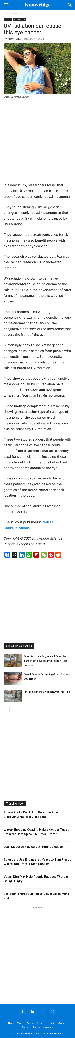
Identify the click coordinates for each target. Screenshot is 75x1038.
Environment (19, 19)
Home (7, 13)
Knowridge (14, 39)
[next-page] (11, 709)
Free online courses (43, 1027)
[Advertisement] (37, 140)
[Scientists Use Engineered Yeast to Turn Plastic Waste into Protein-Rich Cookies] (13, 660)
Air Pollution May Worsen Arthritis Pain (47, 691)
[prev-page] (6, 709)
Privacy (40, 1023)
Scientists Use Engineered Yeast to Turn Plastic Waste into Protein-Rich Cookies (46, 661)
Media (61, 1023)
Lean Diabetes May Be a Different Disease (33, 846)
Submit (50, 1023)
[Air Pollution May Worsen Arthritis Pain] (13, 696)
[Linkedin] (32, 1011)
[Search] (70, 5)
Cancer (17, 13)
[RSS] (42, 1011)
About (11, 1023)
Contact (26, 1027)
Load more (36, 907)
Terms (30, 1023)
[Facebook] (22, 1011)
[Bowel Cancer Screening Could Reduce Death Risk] (13, 678)
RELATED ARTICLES (19, 646)
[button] (6, 5)
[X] (52, 1011)
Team (20, 1023)
